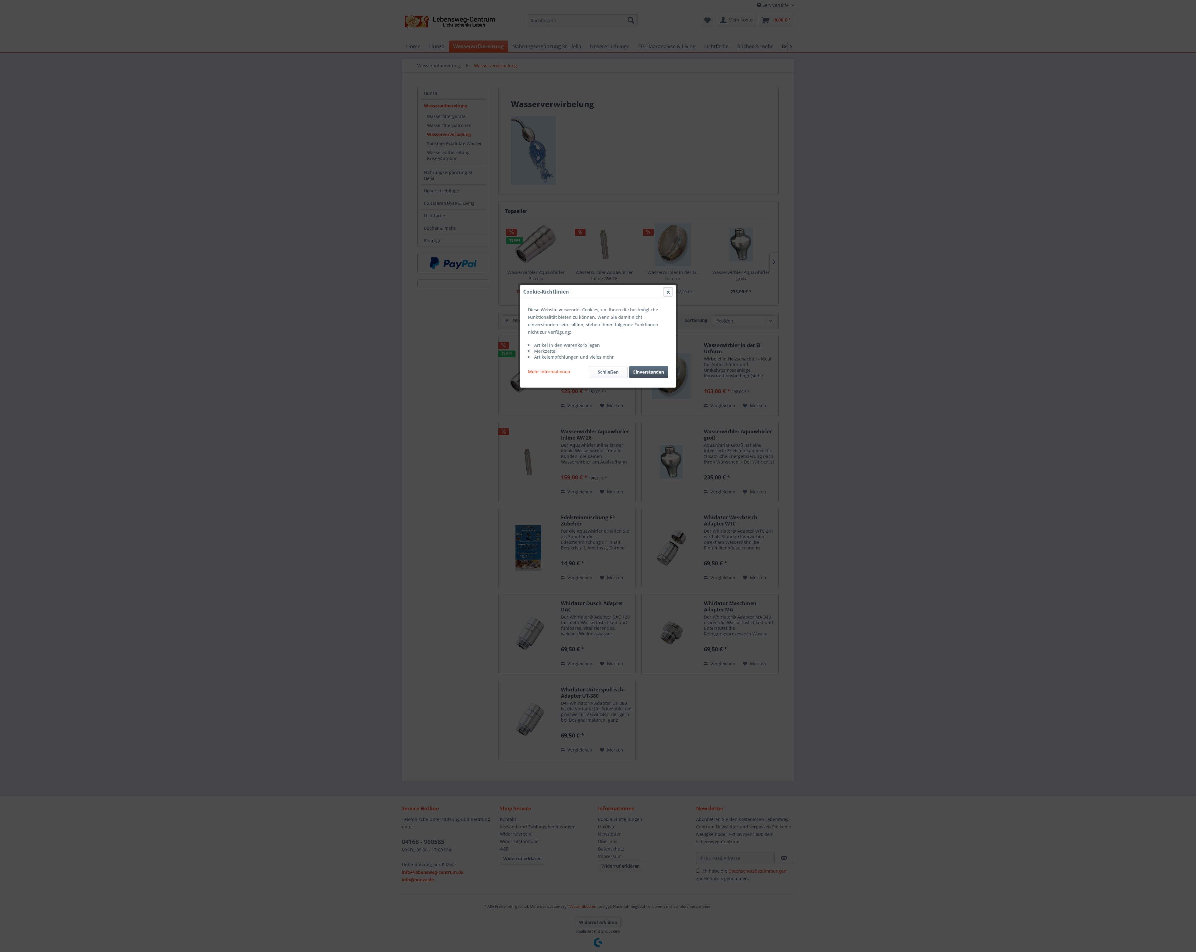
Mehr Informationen (549, 372)
